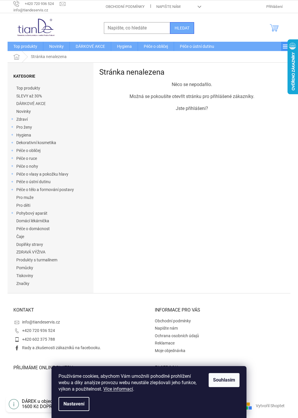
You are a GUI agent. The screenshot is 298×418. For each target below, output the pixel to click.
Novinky (23, 111)
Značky (22, 283)
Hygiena (23, 135)
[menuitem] (25, 46)
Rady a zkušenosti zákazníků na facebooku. (61, 347)
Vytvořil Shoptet (270, 405)
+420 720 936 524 (38, 330)
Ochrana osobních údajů (177, 335)
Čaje (20, 236)
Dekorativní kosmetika (36, 142)
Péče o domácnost (33, 228)
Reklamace (165, 343)
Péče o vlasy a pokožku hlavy (42, 174)
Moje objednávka (170, 350)
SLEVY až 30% (29, 96)
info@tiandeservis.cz (41, 322)
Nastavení (73, 404)
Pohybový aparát (31, 213)
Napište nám (168, 6)
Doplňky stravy (29, 244)
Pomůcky (24, 267)
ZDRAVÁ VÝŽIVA (30, 252)
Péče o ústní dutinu (33, 181)
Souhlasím (224, 380)
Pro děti (23, 205)
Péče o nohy (27, 166)
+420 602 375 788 (38, 339)
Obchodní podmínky (125, 6)
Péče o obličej (28, 150)
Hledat (182, 28)
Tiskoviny (24, 275)
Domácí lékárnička (32, 220)
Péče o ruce (26, 158)
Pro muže (24, 197)
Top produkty (28, 88)
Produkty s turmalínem (36, 260)
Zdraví (22, 119)
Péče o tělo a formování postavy (45, 189)
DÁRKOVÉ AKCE (31, 103)
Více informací (118, 389)
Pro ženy (24, 127)
